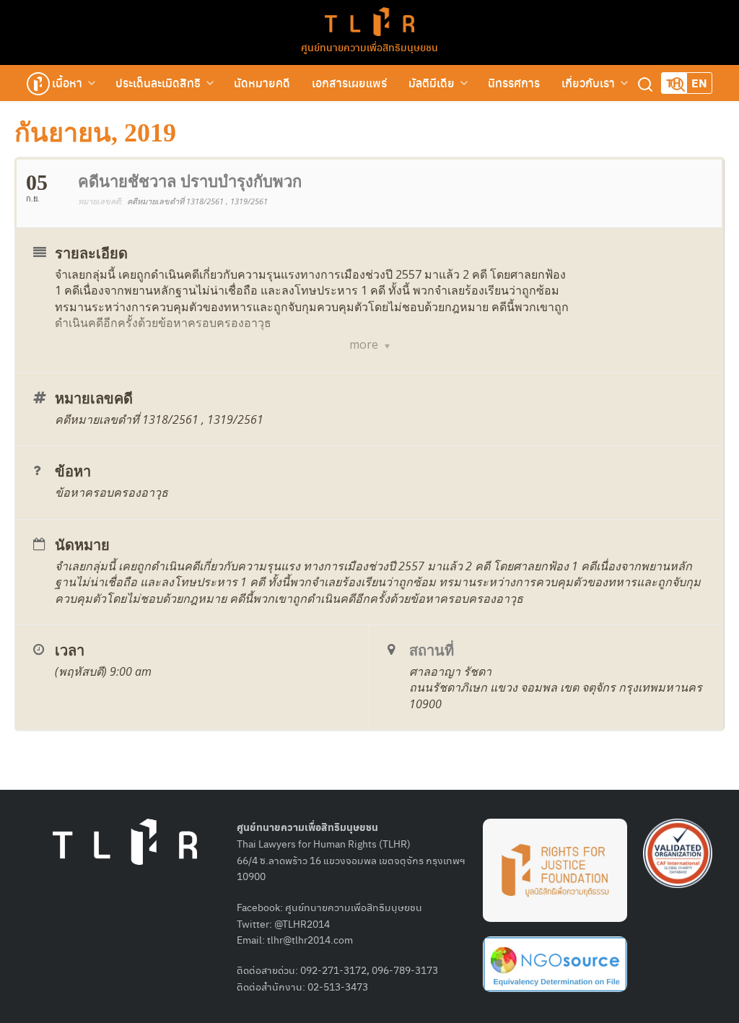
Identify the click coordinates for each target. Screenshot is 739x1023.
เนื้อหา (67, 82)
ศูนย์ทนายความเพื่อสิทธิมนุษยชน (369, 47)
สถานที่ (431, 650)
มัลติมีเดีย (431, 82)
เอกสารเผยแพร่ (349, 82)
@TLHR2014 (302, 923)
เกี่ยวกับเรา (588, 82)
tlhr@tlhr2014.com (310, 939)
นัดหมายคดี (262, 82)
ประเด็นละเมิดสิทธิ (158, 82)
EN (699, 82)
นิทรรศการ (514, 82)
